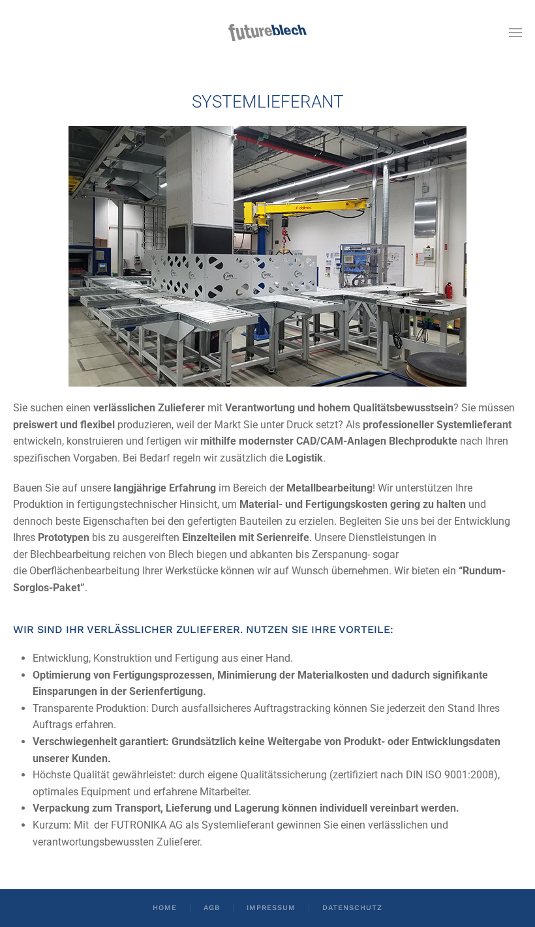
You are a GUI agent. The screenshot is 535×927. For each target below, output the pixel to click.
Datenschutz (352, 908)
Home (165, 908)
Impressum (271, 908)
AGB (212, 908)
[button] (515, 33)
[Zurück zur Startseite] (267, 33)
